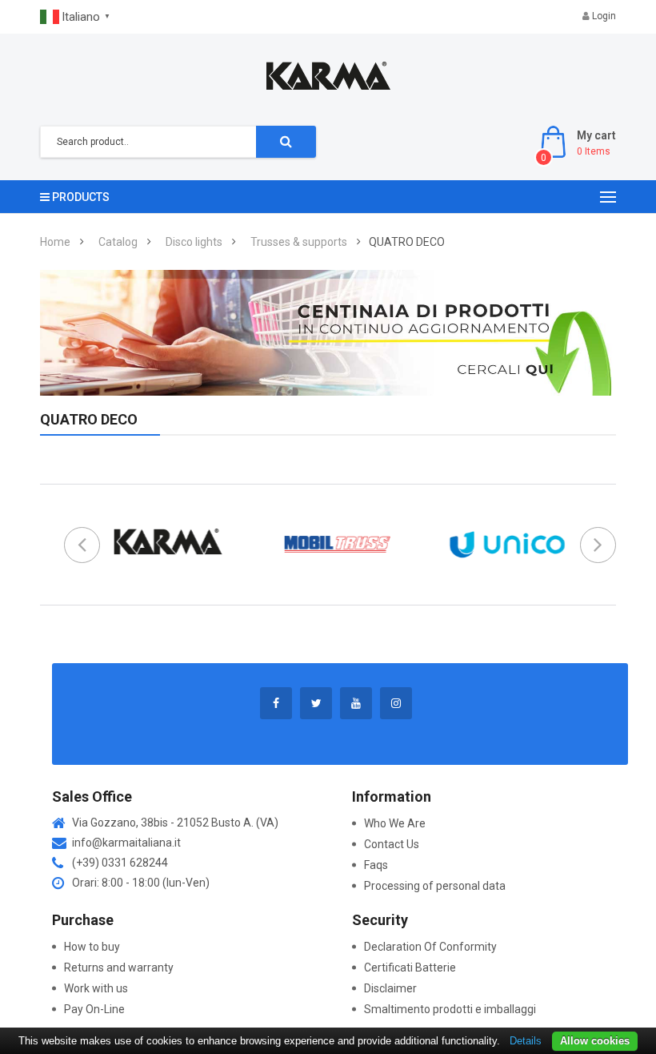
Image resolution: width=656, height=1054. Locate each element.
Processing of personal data (435, 885)
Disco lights (194, 241)
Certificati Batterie (411, 967)
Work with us (96, 988)
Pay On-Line (94, 1009)
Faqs (376, 865)
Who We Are (395, 823)
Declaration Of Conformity (430, 946)
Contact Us (391, 844)
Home (55, 241)
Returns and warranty (119, 967)
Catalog (118, 241)
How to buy (92, 946)
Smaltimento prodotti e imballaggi (450, 1009)
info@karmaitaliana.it (126, 842)
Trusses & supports (298, 241)
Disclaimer (390, 988)
